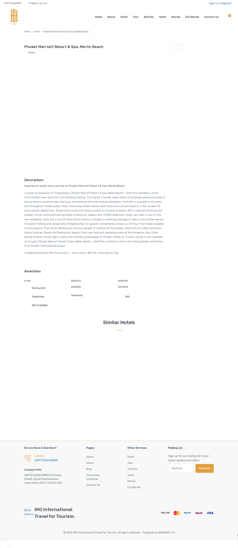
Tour (136, 16)
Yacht (162, 16)
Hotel (123, 16)
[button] (226, 17)
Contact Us (211, 16)
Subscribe (204, 468)
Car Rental (192, 16)
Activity (149, 16)
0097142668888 (12, 3)
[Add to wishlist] (173, 47)
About (111, 16)
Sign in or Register (220, 3)
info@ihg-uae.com (38, 3)
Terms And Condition (92, 477)
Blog (89, 469)
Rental (175, 16)
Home (98, 16)
